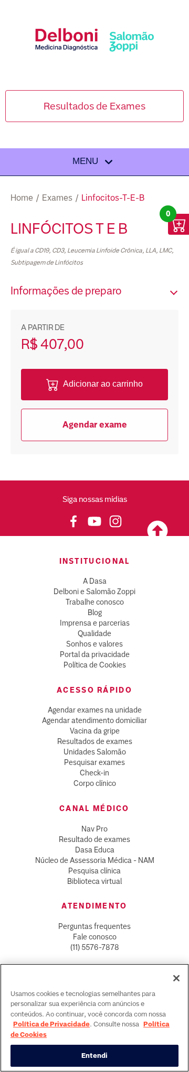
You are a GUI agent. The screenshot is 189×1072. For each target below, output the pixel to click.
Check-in (94, 773)
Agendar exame (94, 425)
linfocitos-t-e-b (112, 198)
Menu (86, 161)
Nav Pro (94, 829)
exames (57, 198)
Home (21, 198)
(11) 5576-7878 (94, 947)
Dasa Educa (94, 850)
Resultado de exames (94, 839)
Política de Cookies (95, 665)
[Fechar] (176, 978)
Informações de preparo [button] (65, 291)
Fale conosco (95, 937)
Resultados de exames (94, 741)
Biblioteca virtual (94, 881)
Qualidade (94, 633)
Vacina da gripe (95, 731)
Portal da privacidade (95, 654)
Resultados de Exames (94, 106)
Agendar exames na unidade (95, 710)
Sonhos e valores (94, 644)
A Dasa (95, 581)
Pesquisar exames (94, 762)
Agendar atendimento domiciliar (94, 720)
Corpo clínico (95, 783)
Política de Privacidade (51, 1024)
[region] (94, 1018)
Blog (95, 612)
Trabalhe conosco (95, 602)
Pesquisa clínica (94, 871)
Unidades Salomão (95, 752)
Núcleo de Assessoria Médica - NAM (94, 860)
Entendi (94, 1055)
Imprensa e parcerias (95, 623)
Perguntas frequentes (94, 926)
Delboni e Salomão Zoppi (94, 591)
